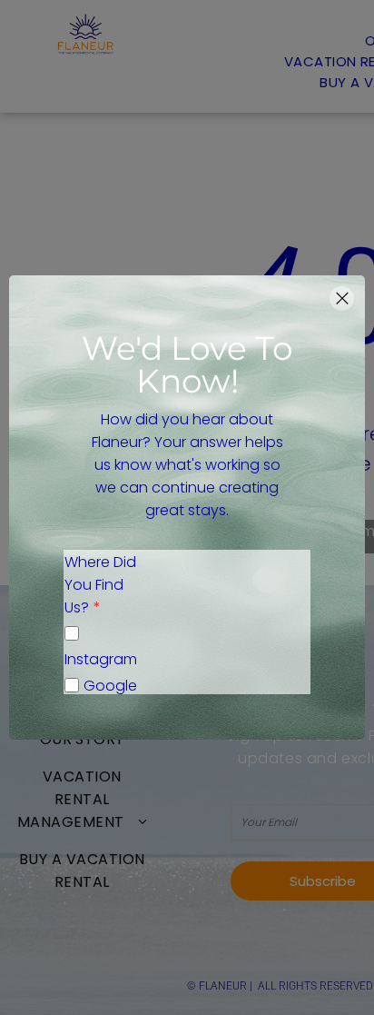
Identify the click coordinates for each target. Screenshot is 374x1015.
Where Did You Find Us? (100, 585)
